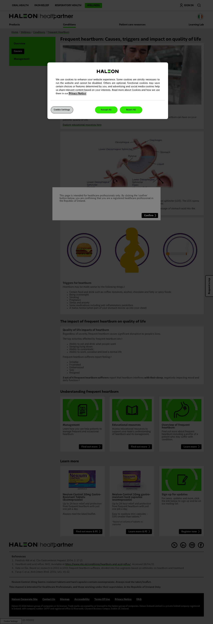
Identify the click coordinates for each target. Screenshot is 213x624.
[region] (107, 90)
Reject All (131, 110)
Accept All (106, 110)
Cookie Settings (62, 110)
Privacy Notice (77, 93)
